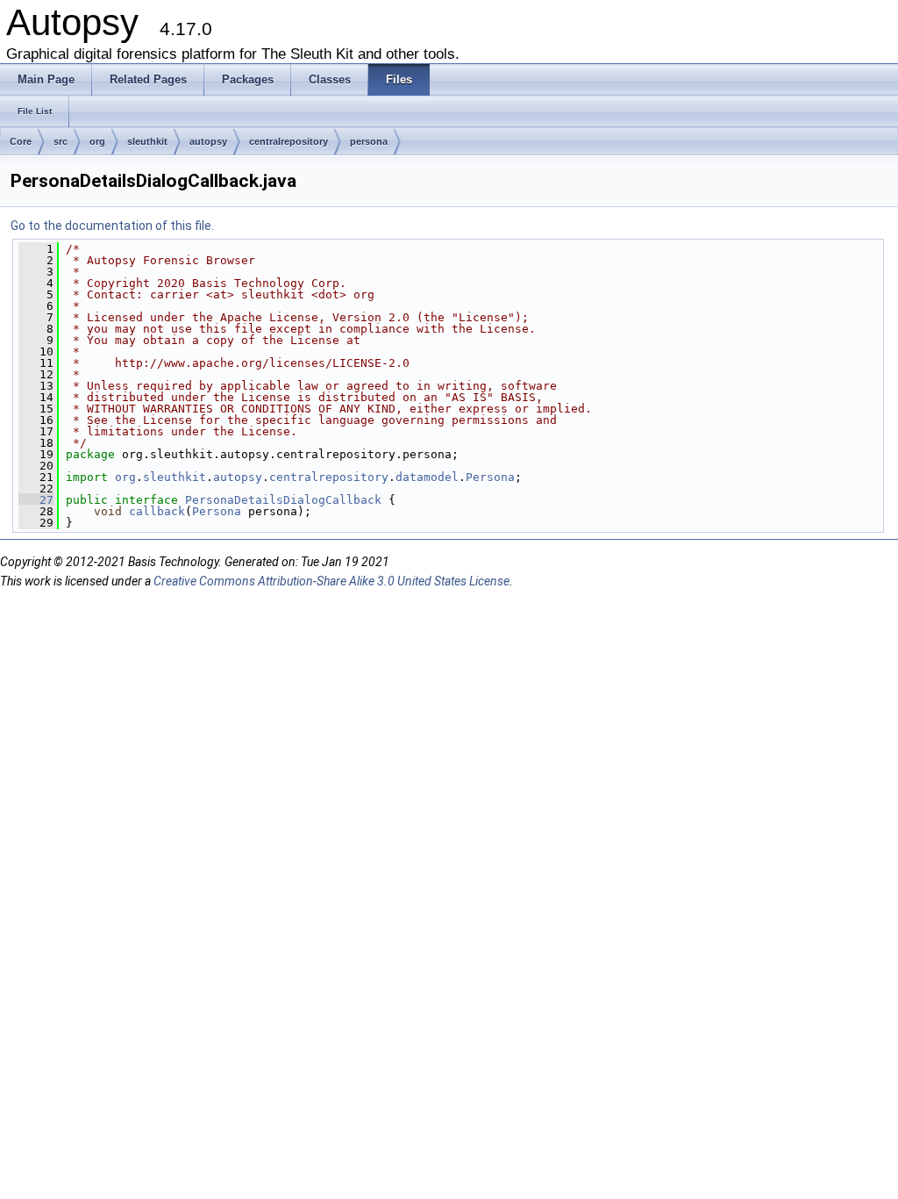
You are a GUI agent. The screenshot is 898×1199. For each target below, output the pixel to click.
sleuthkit (147, 141)
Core (21, 141)
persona (369, 141)
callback (157, 511)
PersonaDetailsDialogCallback (283, 499)
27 (35, 499)
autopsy (208, 141)
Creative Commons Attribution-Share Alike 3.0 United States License (331, 581)
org (97, 141)
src (60, 141)
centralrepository (288, 141)
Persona (490, 477)
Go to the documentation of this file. (112, 226)
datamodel (427, 477)
